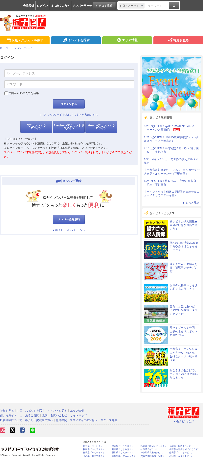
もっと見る (192, 202)
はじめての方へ (60, 5)
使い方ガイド (8, 415)
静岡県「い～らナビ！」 (181, 452)
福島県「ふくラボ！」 (94, 449)
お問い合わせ (59, 415)
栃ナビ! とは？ (185, 421)
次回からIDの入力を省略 (23, 93)
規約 (45, 415)
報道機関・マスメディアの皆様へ (77, 420)
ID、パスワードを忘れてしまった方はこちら (70, 114)
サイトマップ (78, 415)
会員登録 (28, 5)
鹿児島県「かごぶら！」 (124, 456)
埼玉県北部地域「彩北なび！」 (153, 457)
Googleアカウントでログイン (101, 127)
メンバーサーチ (82, 5)
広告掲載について (11, 420)
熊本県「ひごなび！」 (123, 446)
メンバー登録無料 (69, 219)
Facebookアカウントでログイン (69, 127)
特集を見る (181, 40)
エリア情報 (130, 40)
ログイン (42, 5)
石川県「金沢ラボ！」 (94, 456)
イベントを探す (79, 40)
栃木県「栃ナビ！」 (93, 446)
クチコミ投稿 (104, 5)
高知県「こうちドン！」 (181, 456)
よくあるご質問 (29, 415)
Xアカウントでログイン (36, 127)
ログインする (68, 104)
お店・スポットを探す (27, 40)
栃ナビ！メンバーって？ (70, 230)
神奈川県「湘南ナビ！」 (153, 452)
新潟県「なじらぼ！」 (123, 449)
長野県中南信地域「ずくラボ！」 (185, 449)
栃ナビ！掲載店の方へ (39, 420)
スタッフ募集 (109, 420)
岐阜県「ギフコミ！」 (151, 449)
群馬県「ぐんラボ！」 (94, 452)
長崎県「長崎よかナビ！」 (182, 446)
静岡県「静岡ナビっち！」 (154, 446)
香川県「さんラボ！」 (123, 452)
